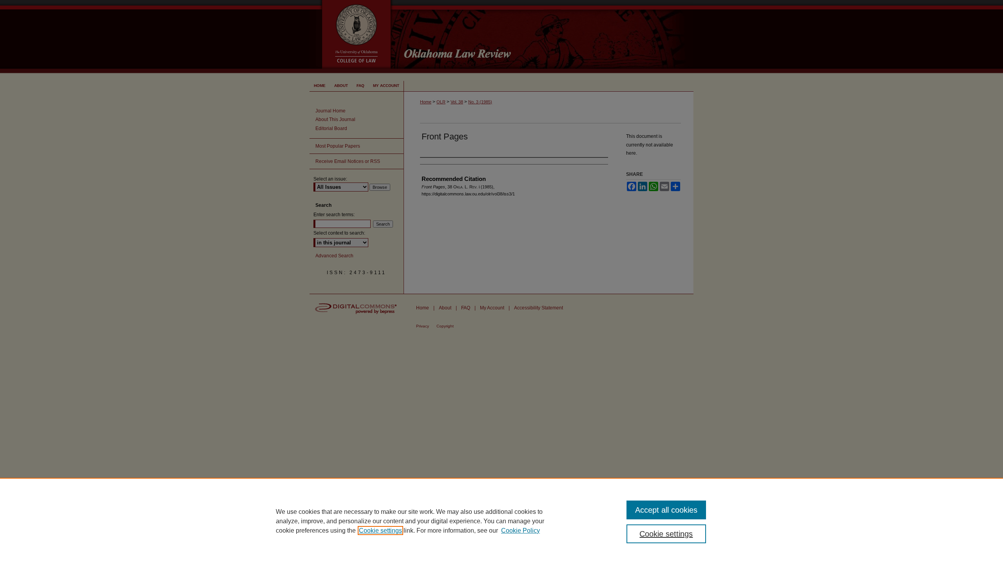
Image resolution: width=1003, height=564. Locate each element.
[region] (501, 521)
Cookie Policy (520, 530)
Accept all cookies (666, 510)
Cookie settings (380, 530)
